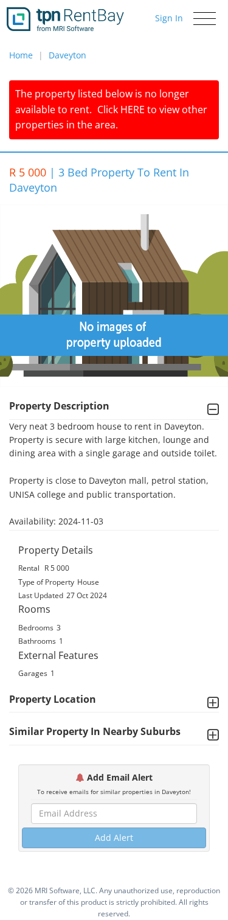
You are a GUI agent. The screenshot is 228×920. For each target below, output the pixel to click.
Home (21, 55)
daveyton (67, 55)
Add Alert (114, 837)
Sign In (169, 18)
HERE (132, 109)
